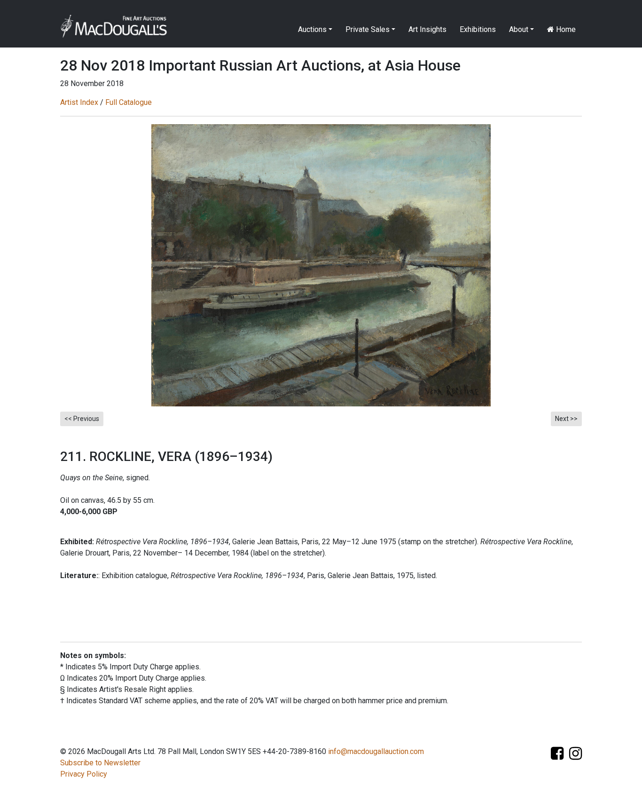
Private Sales (367, 29)
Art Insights (427, 29)
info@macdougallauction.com (376, 751)
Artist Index (79, 102)
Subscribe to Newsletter (100, 762)
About (518, 29)
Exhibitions (478, 29)
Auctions (312, 29)
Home (565, 29)
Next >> (566, 418)
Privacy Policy (83, 774)
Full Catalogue (128, 102)
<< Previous (81, 418)
